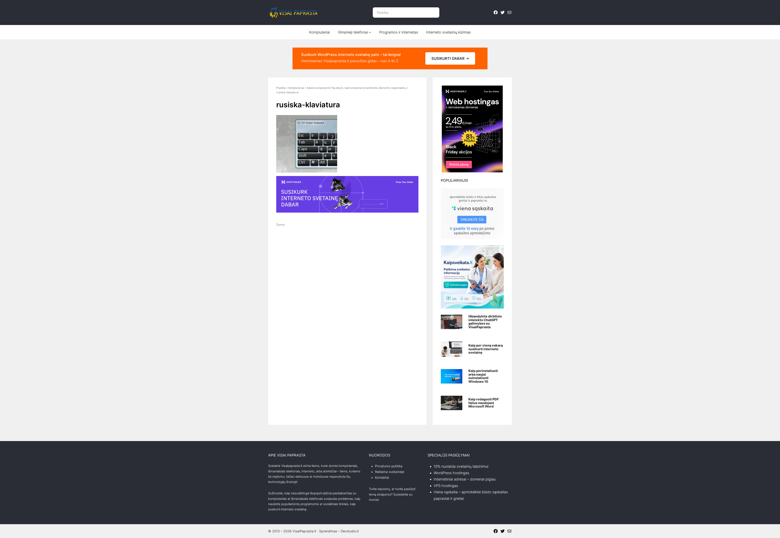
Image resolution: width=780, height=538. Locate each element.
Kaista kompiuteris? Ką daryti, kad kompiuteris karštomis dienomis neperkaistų (356, 87)
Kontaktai (382, 477)
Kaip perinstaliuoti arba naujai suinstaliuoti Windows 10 (483, 376)
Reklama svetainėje (389, 472)
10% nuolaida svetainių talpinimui (461, 466)
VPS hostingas (446, 486)
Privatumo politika (388, 466)
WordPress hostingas (451, 473)
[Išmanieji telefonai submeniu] (370, 32)
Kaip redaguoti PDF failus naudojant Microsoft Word (483, 403)
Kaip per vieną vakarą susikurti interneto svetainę (485, 349)
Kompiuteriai (296, 87)
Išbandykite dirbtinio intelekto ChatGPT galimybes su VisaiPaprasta (485, 322)
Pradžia (280, 87)
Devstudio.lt (350, 531)
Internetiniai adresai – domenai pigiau (465, 479)
